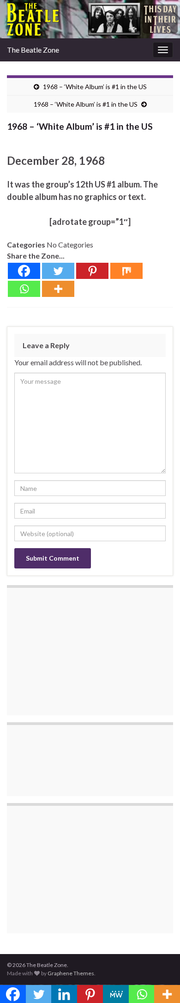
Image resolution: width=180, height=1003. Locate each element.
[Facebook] (24, 271)
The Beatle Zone (33, 49)
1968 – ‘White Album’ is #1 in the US (95, 87)
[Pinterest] (92, 271)
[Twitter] (58, 271)
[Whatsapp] (24, 289)
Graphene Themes (71, 973)
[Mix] (126, 271)
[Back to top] (159, 982)
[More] (58, 289)
